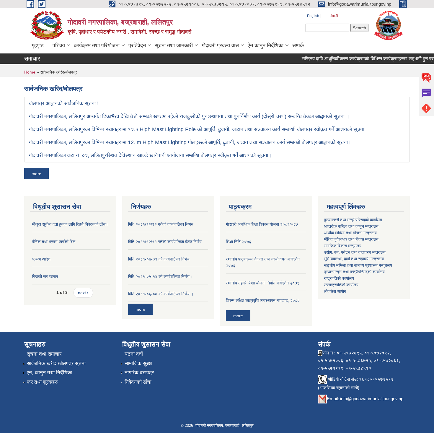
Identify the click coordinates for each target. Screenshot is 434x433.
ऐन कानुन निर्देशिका (265, 45)
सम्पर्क (298, 45)
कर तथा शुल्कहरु (42, 382)
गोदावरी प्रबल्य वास (220, 45)
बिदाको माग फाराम (45, 276)
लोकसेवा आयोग (335, 291)
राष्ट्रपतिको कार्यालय (339, 278)
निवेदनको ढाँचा (138, 382)
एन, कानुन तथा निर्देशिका (49, 372)
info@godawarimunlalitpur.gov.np (371, 398)
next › (83, 292)
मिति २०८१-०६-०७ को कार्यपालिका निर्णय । (160, 294)
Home (29, 72)
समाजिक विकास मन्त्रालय (342, 245)
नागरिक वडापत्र (139, 372)
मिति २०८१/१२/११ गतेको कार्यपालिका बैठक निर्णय (165, 241)
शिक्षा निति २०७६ (238, 241)
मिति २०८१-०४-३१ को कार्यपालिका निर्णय (159, 259)
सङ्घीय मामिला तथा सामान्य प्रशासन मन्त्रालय (358, 265)
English (313, 16)
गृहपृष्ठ (38, 45)
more (36, 173)
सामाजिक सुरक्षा (138, 363)
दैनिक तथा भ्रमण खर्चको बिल (53, 241)
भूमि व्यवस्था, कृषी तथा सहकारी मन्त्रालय (354, 258)
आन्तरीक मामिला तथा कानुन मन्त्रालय (351, 226)
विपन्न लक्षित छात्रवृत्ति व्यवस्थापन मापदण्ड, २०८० (263, 300)
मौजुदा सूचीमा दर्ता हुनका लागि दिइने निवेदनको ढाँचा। (70, 224)
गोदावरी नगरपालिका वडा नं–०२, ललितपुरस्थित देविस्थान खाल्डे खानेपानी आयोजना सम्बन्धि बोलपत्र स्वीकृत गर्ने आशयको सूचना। (150, 155)
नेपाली (334, 16)
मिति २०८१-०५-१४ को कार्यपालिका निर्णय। (160, 276)
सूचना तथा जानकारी (174, 45)
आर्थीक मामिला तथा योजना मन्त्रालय (350, 232)
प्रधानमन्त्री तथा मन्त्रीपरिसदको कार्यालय (354, 271)
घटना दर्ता (134, 354)
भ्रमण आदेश (41, 259)
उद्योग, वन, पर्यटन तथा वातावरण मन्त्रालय (355, 252)
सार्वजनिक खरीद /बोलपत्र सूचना (56, 363)
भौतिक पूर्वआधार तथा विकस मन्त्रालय (351, 239)
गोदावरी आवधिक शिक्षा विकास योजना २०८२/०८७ (262, 224)
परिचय (59, 45)
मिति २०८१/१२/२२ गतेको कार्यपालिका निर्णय (160, 224)
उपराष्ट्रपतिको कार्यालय (341, 284)
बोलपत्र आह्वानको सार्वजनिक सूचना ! (64, 103)
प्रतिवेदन (137, 45)
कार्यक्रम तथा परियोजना (97, 45)
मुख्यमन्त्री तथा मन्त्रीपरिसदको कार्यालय (353, 219)
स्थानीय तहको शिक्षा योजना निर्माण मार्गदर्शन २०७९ (262, 283)
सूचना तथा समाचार (44, 354)
